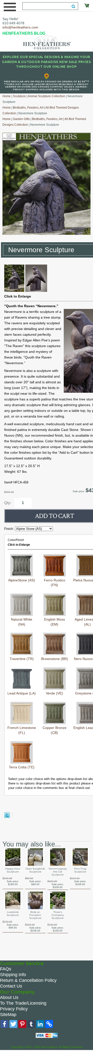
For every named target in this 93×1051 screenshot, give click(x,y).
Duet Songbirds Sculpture (35, 870)
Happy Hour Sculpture (12, 870)
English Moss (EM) (54, 621)
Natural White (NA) (21, 621)
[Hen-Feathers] (47, 42)
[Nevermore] (14, 291)
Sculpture (19, 96)
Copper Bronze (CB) (54, 730)
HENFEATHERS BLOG (23, 33)
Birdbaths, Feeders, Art (28, 107)
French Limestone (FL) (21, 730)
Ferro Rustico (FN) (54, 582)
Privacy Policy (14, 1008)
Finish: (9, 529)
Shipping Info (13, 974)
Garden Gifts (21, 119)
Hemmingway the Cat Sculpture (58, 871)
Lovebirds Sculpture (13, 914)
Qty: (7, 503)
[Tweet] (7, 817)
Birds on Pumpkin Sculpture (35, 915)
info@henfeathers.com (20, 27)
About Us (9, 997)
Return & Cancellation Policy (28, 980)
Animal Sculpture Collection (46, 96)
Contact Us (11, 986)
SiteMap (8, 1014)
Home (6, 96)
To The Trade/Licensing (23, 1003)
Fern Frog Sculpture (80, 870)
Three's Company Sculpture (58, 915)
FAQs (5, 968)
